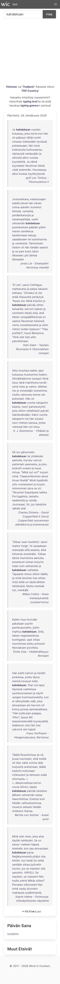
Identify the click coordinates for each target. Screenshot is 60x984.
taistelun (41, 791)
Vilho (15, 717)
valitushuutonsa (31, 803)
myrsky (27, 460)
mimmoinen (19, 488)
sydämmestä (33, 892)
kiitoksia (17, 554)
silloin (22, 410)
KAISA (16, 860)
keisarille (17, 309)
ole (18, 284)
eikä (43, 550)
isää (33, 701)
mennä (16, 681)
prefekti (17, 333)
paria (30, 852)
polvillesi (32, 647)
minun (28, 574)
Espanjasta (31, 492)
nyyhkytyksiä (36, 173)
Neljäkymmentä (22, 856)
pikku (30, 643)
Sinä (15, 337)
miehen (23, 422)
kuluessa (17, 133)
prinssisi (40, 643)
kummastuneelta (32, 697)
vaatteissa (29, 689)
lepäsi (33, 787)
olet (21, 337)
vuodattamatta (29, 325)
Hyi (23, 860)
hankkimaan (19, 235)
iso (18, 452)
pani (21, 251)
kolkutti (17, 468)
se (16, 251)
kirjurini (39, 562)
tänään (34, 247)
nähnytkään (22, 701)
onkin (23, 880)
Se (35, 840)
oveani (26, 468)
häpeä (35, 844)
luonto (16, 868)
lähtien (40, 582)
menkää (39, 586)
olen (21, 836)
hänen (16, 317)
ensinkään (30, 554)
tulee (15, 566)
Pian (30, 685)
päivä (24, 452)
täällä (43, 574)
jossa (15, 758)
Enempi (34, 799)
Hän (27, 398)
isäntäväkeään (21, 414)
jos (33, 504)
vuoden (35, 129)
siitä (35, 313)
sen (25, 729)
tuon (15, 422)
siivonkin (32, 888)
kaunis (16, 406)
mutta (16, 394)
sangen (16, 697)
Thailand (28, 86)
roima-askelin (20, 207)
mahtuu (17, 631)
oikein (38, 203)
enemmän (25, 169)
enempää (18, 550)
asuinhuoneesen (22, 693)
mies (22, 386)
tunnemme (40, 390)
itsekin (43, 374)
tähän (30, 137)
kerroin (29, 309)
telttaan (17, 293)
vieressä (17, 426)
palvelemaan (20, 341)
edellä (16, 203)
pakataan (18, 623)
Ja (28, 161)
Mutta (30, 586)
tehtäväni (27, 840)
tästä (32, 582)
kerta (34, 133)
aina (41, 836)
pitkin (42, 227)
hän (46, 133)
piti (26, 255)
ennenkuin (18, 562)
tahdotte (41, 504)
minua (16, 472)
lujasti (32, 729)
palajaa (36, 713)
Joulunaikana (20, 199)
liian (27, 337)
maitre (16, 546)
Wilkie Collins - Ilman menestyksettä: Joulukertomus (35, 598)
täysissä (17, 689)
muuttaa (23, 370)
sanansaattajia (21, 219)
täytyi (36, 677)
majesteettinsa (29, 635)
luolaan (36, 378)
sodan (24, 329)
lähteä (33, 255)
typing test (30, 101)
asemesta (31, 464)
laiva (44, 476)
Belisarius (38, 333)
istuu (15, 382)
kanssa (32, 422)
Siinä (45, 378)
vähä (25, 762)
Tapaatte (17, 574)
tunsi (37, 145)
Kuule (16, 301)
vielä (15, 169)
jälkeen (16, 795)
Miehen (42, 386)
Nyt (40, 884)
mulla (15, 880)
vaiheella (32, 570)
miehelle (17, 848)
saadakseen (19, 239)
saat (29, 639)
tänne (15, 558)
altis (33, 337)
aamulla (17, 460)
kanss (15, 844)
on (44, 317)
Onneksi (29, 293)
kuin (42, 799)
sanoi (25, 284)
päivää (31, 305)
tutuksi (39, 418)
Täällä (16, 754)
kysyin (44, 472)
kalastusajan (38, 199)
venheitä (27, 211)
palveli (44, 410)
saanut (44, 247)
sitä (23, 508)
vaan (24, 542)
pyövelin (35, 864)
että (41, 313)
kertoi (37, 783)
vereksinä (21, 243)
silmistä (17, 157)
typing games (29, 105)
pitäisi (36, 856)
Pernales (17, 884)
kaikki (33, 370)
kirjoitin (37, 301)
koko (28, 251)
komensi (36, 207)
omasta (17, 141)
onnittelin (18, 313)
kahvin (29, 673)
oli (13, 137)
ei (36, 293)
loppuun (34, 329)
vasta (22, 888)
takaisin (43, 289)
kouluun (26, 681)
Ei (14, 284)
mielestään (29, 141)
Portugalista (20, 496)
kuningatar (18, 639)
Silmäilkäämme (21, 378)
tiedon (16, 247)
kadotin (17, 770)
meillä (42, 758)
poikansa (18, 677)
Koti (15, 4)
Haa (45, 329)
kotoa (16, 709)
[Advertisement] (30, 53)
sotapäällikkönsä (31, 317)
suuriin (29, 623)
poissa (24, 709)
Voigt (24, 546)
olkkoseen (30, 884)
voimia (33, 762)
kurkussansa (34, 149)
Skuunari (18, 492)
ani (28, 705)
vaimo (32, 386)
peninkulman (20, 227)
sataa (38, 795)
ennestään (26, 390)
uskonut (17, 729)
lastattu (33, 496)
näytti (39, 693)
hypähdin (42, 480)
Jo (13, 129)
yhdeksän (37, 456)
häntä (41, 165)
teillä (21, 582)
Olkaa (16, 542)
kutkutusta (19, 149)
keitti (21, 673)
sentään (17, 864)
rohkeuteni (19, 774)
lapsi (41, 685)
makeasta (18, 892)
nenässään (31, 153)
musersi (17, 807)
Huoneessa (39, 169)
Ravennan (27, 321)
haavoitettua (20, 799)
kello (31, 452)
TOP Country (29, 90)
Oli (14, 452)
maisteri (35, 868)
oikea (26, 864)
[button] (55, 4)
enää (15, 297)
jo (44, 301)
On (35, 860)
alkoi (25, 157)
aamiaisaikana (38, 709)
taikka (43, 492)
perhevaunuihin (21, 627)
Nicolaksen (19, 647)
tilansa (28, 811)
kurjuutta (17, 766)
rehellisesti (33, 410)
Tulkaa (42, 554)
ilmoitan (27, 578)
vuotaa (33, 157)
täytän (16, 840)
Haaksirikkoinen (31, 476)
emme (36, 394)
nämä (33, 161)
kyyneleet (18, 165)
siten (45, 325)
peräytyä (37, 297)
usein (35, 219)
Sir (28, 504)
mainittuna (31, 382)
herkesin (34, 774)
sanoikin (17, 872)
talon (35, 251)
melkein (25, 844)
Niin (41, 876)
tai (28, 456)
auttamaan (31, 766)
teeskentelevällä (22, 721)
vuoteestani (25, 484)
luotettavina (39, 239)
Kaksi (35, 414)
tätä (40, 762)
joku (44, 464)
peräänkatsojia (21, 215)
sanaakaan (39, 546)
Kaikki (16, 619)
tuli (27, 418)
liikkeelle (17, 255)
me (14, 390)
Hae (49, 14)
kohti (37, 137)
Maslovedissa (24, 783)
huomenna (26, 558)
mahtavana (19, 289)
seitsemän (18, 223)
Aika (15, 370)
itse (35, 578)
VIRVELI (29, 872)
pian (28, 713)
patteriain (18, 464)
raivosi (37, 460)
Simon (24, 787)
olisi (27, 725)
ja (40, 153)
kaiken (38, 309)
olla (43, 856)
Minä (29, 301)
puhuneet (18, 398)
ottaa (36, 639)
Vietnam (11, 86)
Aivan (15, 480)
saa (31, 848)
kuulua (23, 173)
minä (15, 476)
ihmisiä (16, 211)
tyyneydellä (40, 721)
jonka (42, 422)
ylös (14, 484)
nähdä (16, 508)
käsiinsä (39, 321)
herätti (41, 673)
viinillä (32, 500)
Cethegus (36, 284)
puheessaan (19, 145)
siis (23, 301)
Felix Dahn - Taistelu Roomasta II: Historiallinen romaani (32, 349)
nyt (31, 426)
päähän (33, 227)
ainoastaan (19, 705)
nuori (25, 406)
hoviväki (32, 619)
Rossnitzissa (28, 754)
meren (16, 231)
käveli (24, 203)
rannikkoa (27, 231)
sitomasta (18, 779)
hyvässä (42, 141)
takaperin (42, 402)
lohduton (17, 811)
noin (21, 566)
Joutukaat (18, 504)
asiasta (34, 550)
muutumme (31, 374)
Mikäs (31, 880)
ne (29, 239)
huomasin (26, 758)
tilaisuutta (25, 297)
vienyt (16, 329)
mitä (15, 582)
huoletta (33, 542)
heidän (16, 803)
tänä (21, 382)
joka (27, 133)
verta (15, 325)
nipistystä (18, 153)
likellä (23, 480)
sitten (39, 305)
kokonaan (28, 770)
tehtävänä (18, 586)
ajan (41, 370)
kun (40, 133)
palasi (33, 289)
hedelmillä (18, 500)
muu (23, 619)
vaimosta (26, 394)
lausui (24, 717)
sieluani (27, 807)
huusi (27, 333)
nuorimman (19, 643)
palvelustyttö (37, 406)
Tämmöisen (36, 243)
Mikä (25, 472)
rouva (15, 787)
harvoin (35, 705)
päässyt (21, 137)
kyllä (22, 713)
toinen (30, 562)
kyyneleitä (18, 161)
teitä (29, 860)
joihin (36, 627)
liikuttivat (31, 165)
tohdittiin (13, 934)
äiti (31, 717)
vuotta (31, 402)
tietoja (32, 235)
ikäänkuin (18, 725)
